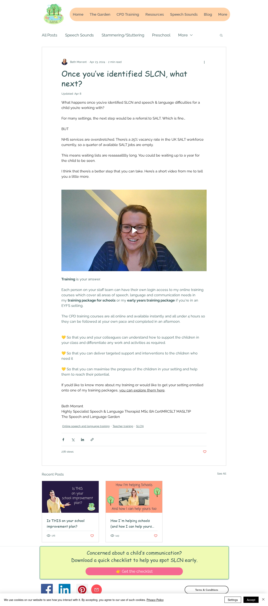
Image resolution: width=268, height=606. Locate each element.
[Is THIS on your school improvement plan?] (70, 497)
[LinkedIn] (64, 590)
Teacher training (123, 426)
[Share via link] (92, 439)
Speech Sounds (79, 35)
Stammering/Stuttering (123, 35)
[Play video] (134, 230)
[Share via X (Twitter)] (73, 439)
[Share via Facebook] (63, 439)
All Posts (49, 35)
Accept (251, 600)
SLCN (140, 426)
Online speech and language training (86, 426)
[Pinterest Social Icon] (82, 590)
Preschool (161, 35)
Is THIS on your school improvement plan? (66, 523)
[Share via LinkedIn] (82, 439)
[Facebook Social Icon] (47, 590)
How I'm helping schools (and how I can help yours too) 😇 (131, 523)
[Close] (263, 600)
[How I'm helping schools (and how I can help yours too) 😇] (134, 497)
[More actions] (204, 62)
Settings (233, 600)
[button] (221, 35)
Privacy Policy (155, 600)
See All (221, 473)
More (183, 35)
